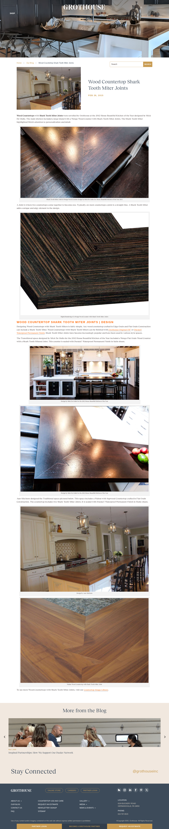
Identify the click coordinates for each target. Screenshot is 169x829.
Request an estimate (48, 804)
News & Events (87, 808)
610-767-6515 (123, 814)
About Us (15, 801)
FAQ (12, 811)
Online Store (54, 790)
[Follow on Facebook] (135, 790)
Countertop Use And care (50, 801)
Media (82, 804)
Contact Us (16, 808)
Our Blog (30, 63)
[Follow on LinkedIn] (130, 790)
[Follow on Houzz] (119, 790)
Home (19, 63)
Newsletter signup (47, 808)
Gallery (83, 801)
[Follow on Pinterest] (141, 790)
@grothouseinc (145, 771)
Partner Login (90, 790)
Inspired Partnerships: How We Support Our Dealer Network (41, 752)
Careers (72, 790)
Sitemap (42, 811)
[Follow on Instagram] (124, 790)
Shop (12, 13)
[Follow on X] (146, 790)
